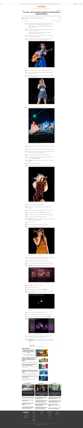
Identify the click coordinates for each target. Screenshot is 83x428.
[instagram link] (27, 415)
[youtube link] (24, 417)
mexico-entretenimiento (42, 346)
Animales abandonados (47, 8)
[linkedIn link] (27, 417)
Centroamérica (33, 419)
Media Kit (50, 418)
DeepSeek (39, 8)
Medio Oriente (36, 8)
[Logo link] (41, 6)
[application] (41, 275)
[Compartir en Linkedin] (57, 20)
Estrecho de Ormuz (42, 8)
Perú (33, 418)
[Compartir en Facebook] (54, 20)
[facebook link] (24, 415)
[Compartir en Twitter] (55, 20)
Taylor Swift (30, 346)
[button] (60, 20)
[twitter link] (26, 415)
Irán (50, 8)
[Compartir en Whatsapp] (52, 20)
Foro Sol (34, 346)
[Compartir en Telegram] (58, 20)
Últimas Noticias (34, 420)
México (23, 10)
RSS (33, 421)
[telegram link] (26, 417)
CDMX (37, 346)
